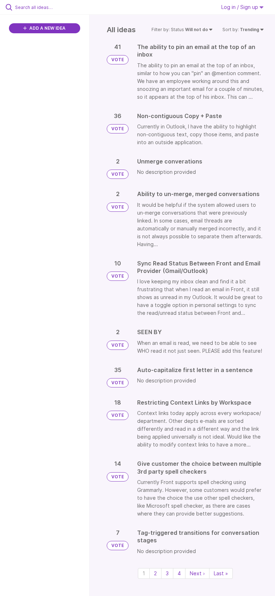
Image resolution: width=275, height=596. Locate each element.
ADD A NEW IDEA (47, 28)
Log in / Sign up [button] (240, 7)
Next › (197, 573)
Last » (221, 573)
